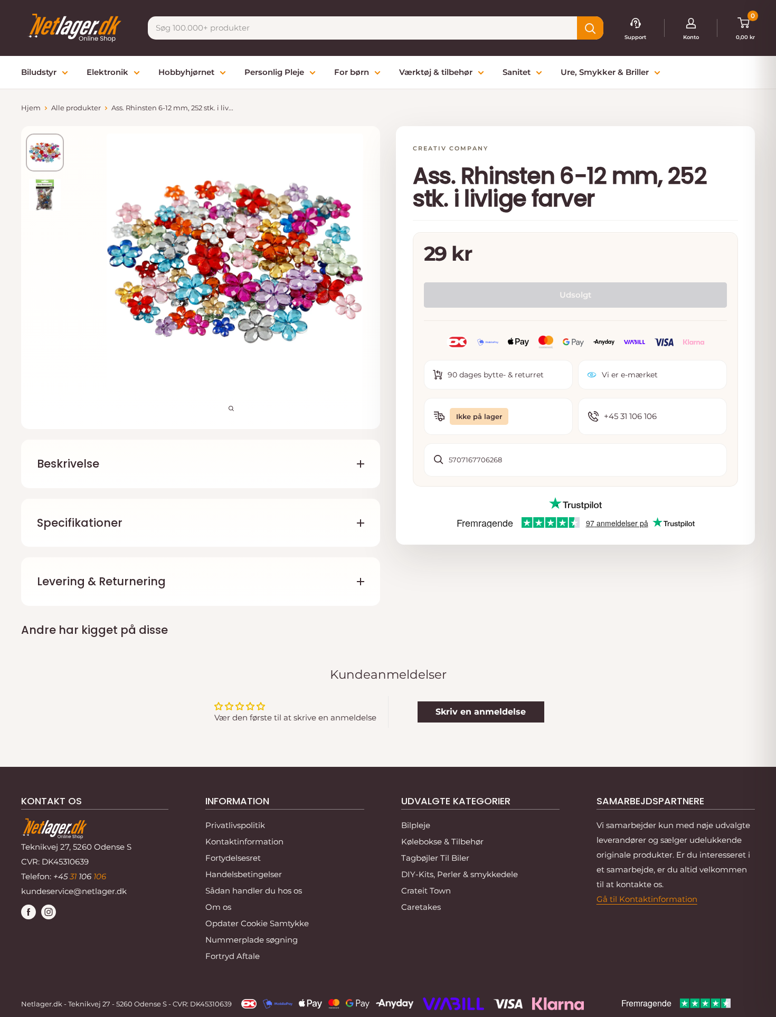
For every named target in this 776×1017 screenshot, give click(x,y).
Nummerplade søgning (251, 940)
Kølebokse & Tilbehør (442, 842)
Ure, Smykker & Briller (605, 72)
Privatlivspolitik (235, 825)
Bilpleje (415, 825)
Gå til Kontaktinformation (647, 899)
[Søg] (590, 28)
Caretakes (421, 907)
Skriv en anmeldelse (481, 712)
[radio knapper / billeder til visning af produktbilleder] (45, 153)
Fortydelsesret (233, 858)
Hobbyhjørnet (186, 72)
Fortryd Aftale (232, 956)
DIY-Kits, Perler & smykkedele (459, 874)
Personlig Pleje (274, 72)
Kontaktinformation (244, 842)
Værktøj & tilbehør (435, 72)
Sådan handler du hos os (253, 891)
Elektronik (107, 72)
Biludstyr (38, 72)
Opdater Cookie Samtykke (257, 923)
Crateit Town (426, 891)
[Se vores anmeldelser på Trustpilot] (575, 504)
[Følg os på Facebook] (28, 911)
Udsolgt (575, 295)
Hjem (31, 107)
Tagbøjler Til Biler (435, 858)
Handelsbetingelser (243, 874)
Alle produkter (76, 107)
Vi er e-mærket (630, 374)
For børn (351, 72)
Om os (218, 907)
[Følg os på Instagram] (48, 911)
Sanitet (517, 72)
